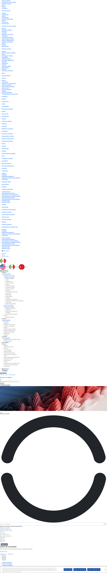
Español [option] (17, 266)
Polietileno (4, 174)
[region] (53, 569)
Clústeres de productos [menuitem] (9, 306)
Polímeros (4, 64)
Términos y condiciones (8, 565)
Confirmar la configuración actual (94, 569)
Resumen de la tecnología (7, 19)
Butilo (3, 54)
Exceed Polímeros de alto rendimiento (10, 194)
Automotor (4, 33)
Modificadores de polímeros (8, 176)
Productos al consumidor (7, 37)
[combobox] (51, 524)
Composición (5, 36)
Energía (3, 43)
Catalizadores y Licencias (7, 55)
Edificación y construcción (7, 34)
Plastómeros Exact (6, 200)
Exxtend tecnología (6, 202)
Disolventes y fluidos (6, 66)
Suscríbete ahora (3, 551)
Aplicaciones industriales (7, 42)
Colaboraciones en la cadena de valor (10, 94)
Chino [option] (26, 266)
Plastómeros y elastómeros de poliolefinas (11, 177)
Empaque (4, 45)
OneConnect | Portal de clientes (9, 83)
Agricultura (4, 31)
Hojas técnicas (5, 82)
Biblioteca (4, 91)
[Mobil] (4, 557)
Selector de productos (6, 85)
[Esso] (4, 559)
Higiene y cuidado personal (8, 40)
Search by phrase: (4, 381)
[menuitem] (5, 250)
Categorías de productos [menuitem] (9, 277)
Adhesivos (4, 69)
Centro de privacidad (7, 562)
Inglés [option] (7, 266)
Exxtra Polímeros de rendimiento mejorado (11, 196)
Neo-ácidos (4, 61)
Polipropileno (5, 179)
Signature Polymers (6, 75)
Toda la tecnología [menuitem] (6, 338)
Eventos (3, 20)
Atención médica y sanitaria (8, 39)
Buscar (1, 383)
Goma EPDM (5, 57)
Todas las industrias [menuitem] (6, 320)
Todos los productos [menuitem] (6, 274)
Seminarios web (5, 23)
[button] (3, 260)
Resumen (4, 13)
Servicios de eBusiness (7, 92)
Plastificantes (5, 63)
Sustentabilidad (5, 17)
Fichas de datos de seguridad (8, 86)
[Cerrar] (105, 569)
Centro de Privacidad (68, 569)
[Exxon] (4, 555)
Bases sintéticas (5, 46)
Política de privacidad (7, 563)
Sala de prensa (5, 22)
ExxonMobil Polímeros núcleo (8, 197)
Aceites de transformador (7, 70)
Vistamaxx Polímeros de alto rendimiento (11, 199)
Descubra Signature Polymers (8, 193)
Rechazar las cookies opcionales (80, 569)
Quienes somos (5, 14)
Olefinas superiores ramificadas (8, 52)
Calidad (3, 16)
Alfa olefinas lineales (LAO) (8, 60)
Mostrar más (4, 544)
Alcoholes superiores (6, 58)
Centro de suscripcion (6, 89)
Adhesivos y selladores (7, 30)
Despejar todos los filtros (5, 527)
